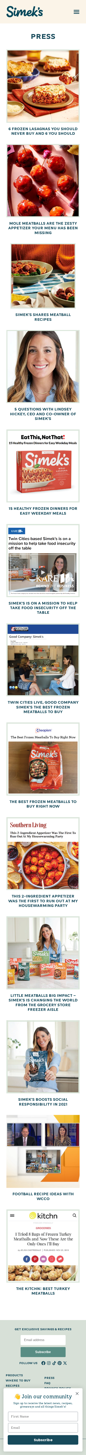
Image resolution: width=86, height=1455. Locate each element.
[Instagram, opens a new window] (49, 1363)
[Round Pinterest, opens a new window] (60, 1363)
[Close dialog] (77, 1394)
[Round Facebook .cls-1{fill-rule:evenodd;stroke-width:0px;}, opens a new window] (43, 1363)
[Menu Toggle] (76, 12)
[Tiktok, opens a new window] (54, 1363)
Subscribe (43, 1352)
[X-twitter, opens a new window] (65, 1363)
